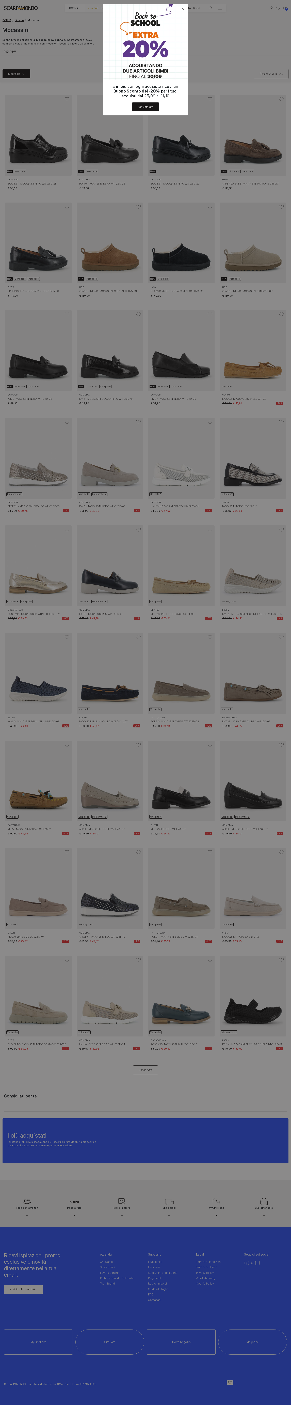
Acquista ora (146, 107)
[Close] (183, 9)
